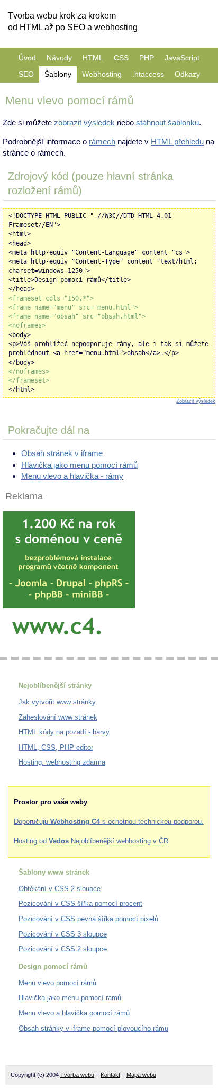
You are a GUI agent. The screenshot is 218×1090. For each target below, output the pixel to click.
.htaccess (148, 74)
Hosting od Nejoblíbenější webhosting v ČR (91, 841)
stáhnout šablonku (167, 122)
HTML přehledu (177, 141)
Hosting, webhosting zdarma (62, 762)
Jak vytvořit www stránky (57, 702)
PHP (146, 57)
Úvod (27, 57)
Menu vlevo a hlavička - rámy (72, 475)
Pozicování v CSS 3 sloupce (63, 934)
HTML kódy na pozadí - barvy (64, 732)
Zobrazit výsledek (195, 401)
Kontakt (110, 1074)
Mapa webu (141, 1074)
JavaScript (182, 57)
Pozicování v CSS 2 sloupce (63, 949)
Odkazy (187, 74)
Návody (59, 57)
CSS (121, 57)
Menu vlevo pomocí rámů (57, 983)
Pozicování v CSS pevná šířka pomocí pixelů (88, 919)
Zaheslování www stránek (58, 717)
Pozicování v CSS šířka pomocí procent (80, 903)
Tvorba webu (77, 1074)
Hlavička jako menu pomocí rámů (79, 464)
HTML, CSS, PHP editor (56, 747)
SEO (26, 74)
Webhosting (102, 74)
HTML (93, 57)
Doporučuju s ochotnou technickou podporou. (109, 821)
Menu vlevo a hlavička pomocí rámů (74, 1013)
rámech (102, 141)
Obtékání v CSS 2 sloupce (60, 889)
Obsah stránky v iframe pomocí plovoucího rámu (93, 1028)
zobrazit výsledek (84, 122)
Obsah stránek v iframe (62, 453)
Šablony (57, 74)
